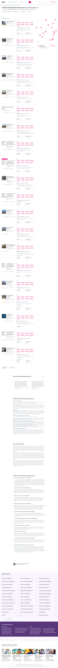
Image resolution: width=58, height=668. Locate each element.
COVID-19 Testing (5, 5)
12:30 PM (31, 162)
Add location (52, 45)
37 (13, 367)
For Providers (45, 2)
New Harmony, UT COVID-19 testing (49, 632)
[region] (46, 30)
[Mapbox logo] (38, 41)
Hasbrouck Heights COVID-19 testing (21, 629)
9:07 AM (31, 349)
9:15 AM (23, 110)
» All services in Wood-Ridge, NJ (8, 619)
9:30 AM (27, 110)
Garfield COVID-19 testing (6, 629)
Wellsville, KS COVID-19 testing (35, 631)
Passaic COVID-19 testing (6, 632)
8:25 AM (22, 24)
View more (17, 26)
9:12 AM (23, 284)
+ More (27, 387)
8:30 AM (27, 24)
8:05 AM (22, 22)
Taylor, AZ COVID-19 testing (34, 633)
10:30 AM (31, 160)
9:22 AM (22, 351)
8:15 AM (31, 22)
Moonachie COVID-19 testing (20, 631)
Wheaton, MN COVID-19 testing (48, 629)
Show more (32, 47)
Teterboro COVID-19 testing (20, 632)
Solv (2, 5)
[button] (48, 25)
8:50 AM (27, 59)
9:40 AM (27, 335)
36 (11, 367)
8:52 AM (22, 349)
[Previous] (42, 376)
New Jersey (10, 5)
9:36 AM (31, 284)
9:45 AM (31, 110)
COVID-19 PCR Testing (15, 5)
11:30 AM (22, 162)
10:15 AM (31, 248)
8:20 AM (18, 24)
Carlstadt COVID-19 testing (6, 628)
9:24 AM (27, 284)
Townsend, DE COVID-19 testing (48, 628)
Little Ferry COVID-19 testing (7, 631)
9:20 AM (27, 298)
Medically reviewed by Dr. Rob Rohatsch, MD (22, 563)
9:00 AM (18, 110)
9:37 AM (31, 351)
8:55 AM (31, 59)
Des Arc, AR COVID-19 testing (35, 628)
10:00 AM (31, 145)
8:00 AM (18, 22)
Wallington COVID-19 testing (7, 633)
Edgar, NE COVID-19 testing (34, 632)
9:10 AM (31, 213)
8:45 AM (22, 59)
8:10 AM (27, 22)
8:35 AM (31, 24)
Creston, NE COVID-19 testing (48, 631)
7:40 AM (18, 333)
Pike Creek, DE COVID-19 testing (35, 629)
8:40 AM (31, 42)
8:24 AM (22, 282)
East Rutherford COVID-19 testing (21, 628)
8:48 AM (31, 282)
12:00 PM (27, 162)
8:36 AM (27, 282)
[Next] (44, 376)
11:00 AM (18, 162)
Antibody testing (15, 410)
